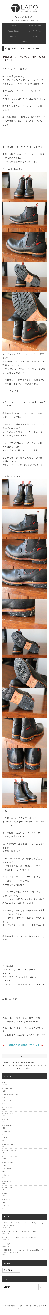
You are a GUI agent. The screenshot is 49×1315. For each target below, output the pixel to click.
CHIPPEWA (8, 1181)
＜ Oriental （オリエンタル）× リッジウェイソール (18, 1062)
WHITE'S (7, 1200)
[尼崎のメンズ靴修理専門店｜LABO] (24, 3)
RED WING (33, 48)
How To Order (35, 31)
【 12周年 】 (8, 1244)
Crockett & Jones (10, 1101)
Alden (6, 1119)
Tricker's (7, 1138)
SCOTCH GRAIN (10, 1144)
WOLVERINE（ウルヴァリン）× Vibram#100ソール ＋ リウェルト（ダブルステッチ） (25, 1224)
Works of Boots (19, 48)
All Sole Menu (35, 25)
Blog (35, 36)
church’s (7, 1132)
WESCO (6, 1193)
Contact (24, 41)
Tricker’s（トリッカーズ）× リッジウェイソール (20, 1238)
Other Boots (8, 1206)
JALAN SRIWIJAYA (10, 1150)
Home (13, 25)
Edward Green (9, 1107)
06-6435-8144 (26, 16)
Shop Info (13, 36)
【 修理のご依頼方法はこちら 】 (23, 1045)
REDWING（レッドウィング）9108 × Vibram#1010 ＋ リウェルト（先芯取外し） (24, 1251)
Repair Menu (13, 31)
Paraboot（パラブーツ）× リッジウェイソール (20, 1231)
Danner (6, 1175)
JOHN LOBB (8, 1126)
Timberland (8, 1187)
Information (8, 1089)
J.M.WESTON (8, 1113)
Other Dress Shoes (10, 1156)
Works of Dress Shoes (12, 1095)
